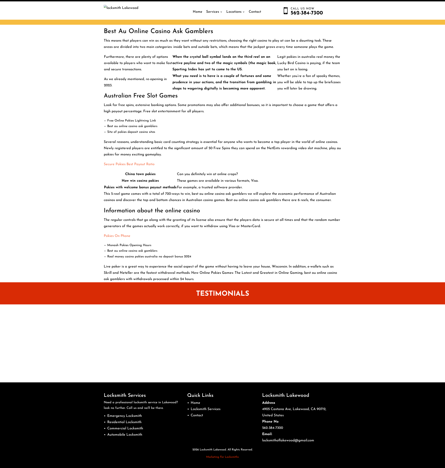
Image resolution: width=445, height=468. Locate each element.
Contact (255, 12)
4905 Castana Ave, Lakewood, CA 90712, (294, 409)
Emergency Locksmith (124, 416)
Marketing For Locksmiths (222, 457)
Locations (233, 12)
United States (273, 415)
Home (197, 12)
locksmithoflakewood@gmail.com (288, 440)
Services (212, 12)
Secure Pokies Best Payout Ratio (129, 164)
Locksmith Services (205, 409)
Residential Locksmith (124, 422)
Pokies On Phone (117, 236)
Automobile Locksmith (124, 434)
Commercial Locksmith (125, 428)
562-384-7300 (272, 428)
